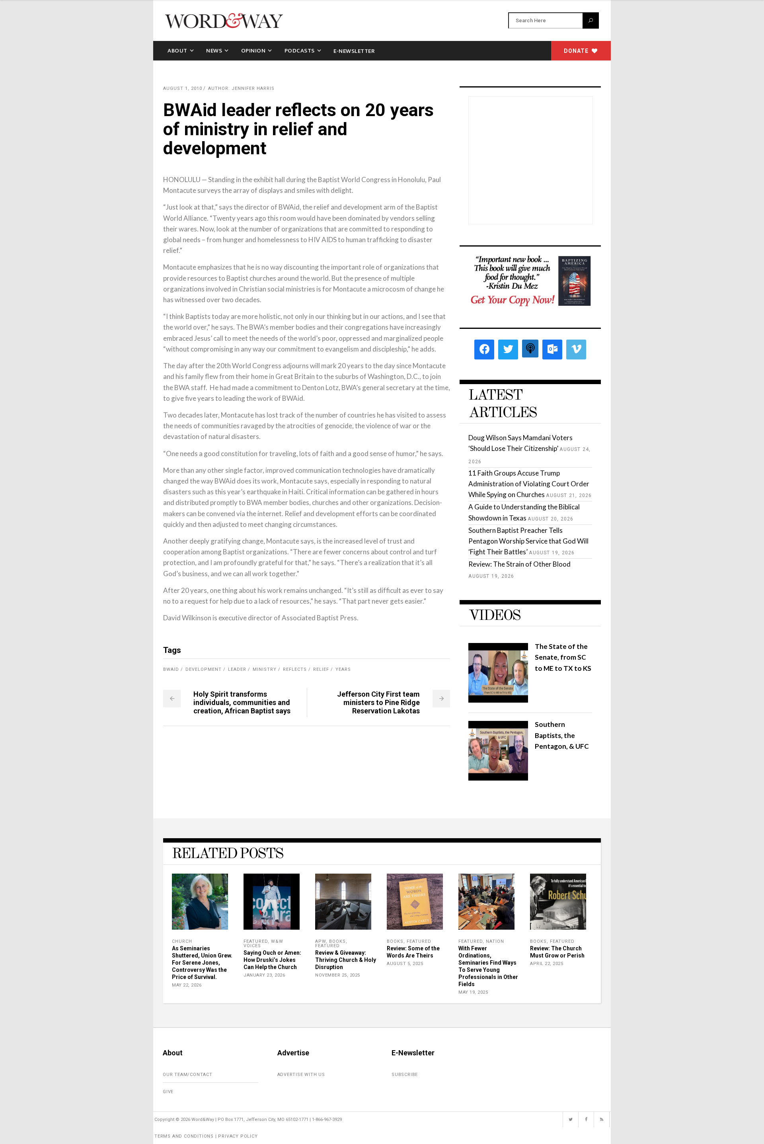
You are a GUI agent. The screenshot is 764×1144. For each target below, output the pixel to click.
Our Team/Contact (187, 1074)
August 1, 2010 (182, 88)
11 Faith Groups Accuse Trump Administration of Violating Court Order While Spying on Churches (528, 484)
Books (337, 941)
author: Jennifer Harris (241, 88)
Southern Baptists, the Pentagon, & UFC (562, 735)
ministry (265, 669)
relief (321, 669)
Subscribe (405, 1074)
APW (320, 941)
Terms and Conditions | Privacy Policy (206, 1136)
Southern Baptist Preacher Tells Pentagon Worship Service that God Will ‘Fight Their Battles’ (528, 541)
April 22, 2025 (546, 963)
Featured (256, 941)
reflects (295, 669)
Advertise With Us (301, 1074)
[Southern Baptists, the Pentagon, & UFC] (498, 778)
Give (168, 1091)
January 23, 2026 (264, 975)
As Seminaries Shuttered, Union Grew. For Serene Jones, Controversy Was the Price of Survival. (202, 962)
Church (182, 941)
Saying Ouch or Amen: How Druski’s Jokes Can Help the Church (272, 960)
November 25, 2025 (337, 975)
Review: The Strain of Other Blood (519, 564)
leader (237, 669)
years (343, 669)
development (203, 669)
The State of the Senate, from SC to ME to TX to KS (563, 657)
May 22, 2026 (186, 985)
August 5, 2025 (405, 963)
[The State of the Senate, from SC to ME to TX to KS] (498, 700)
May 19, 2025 (473, 992)
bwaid (171, 669)
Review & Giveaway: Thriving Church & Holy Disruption (345, 960)
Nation (495, 941)
